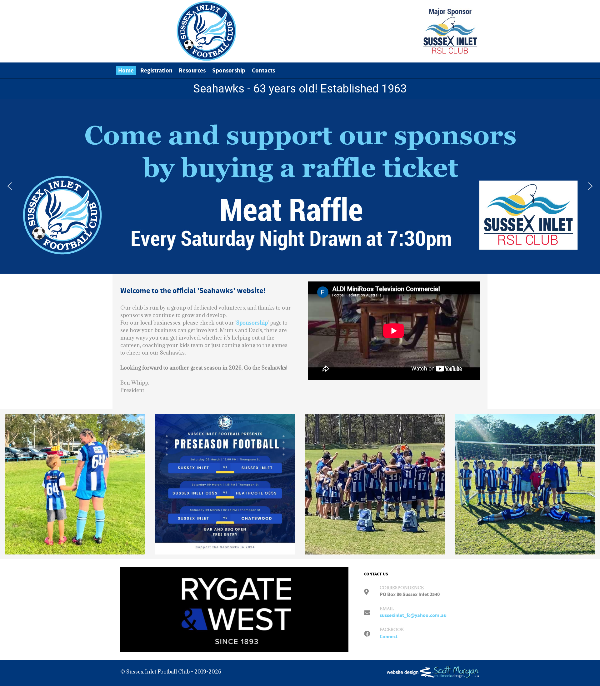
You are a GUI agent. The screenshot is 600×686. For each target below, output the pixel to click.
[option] (75, 484)
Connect (389, 636)
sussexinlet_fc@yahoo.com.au (413, 615)
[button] (10, 186)
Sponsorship (252, 322)
